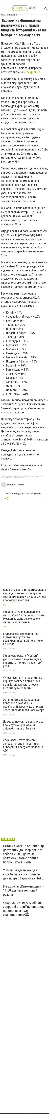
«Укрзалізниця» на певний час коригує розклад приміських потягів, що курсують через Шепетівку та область (22, 683)
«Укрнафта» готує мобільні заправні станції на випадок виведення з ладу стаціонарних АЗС (23, 745)
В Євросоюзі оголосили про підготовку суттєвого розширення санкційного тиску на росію (23, 639)
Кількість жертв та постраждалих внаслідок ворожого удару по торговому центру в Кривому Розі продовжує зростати (24, 595)
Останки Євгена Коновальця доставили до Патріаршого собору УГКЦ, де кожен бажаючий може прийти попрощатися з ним (23, 854)
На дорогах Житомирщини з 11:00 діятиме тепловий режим (23, 890)
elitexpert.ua (32, 72)
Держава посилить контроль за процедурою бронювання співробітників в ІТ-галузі (23, 725)
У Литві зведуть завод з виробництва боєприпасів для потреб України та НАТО (23, 874)
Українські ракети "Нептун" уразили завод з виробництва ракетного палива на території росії (22, 661)
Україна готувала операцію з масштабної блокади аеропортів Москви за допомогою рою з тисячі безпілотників (23, 617)
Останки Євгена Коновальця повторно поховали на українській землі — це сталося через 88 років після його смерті (23, 705)
